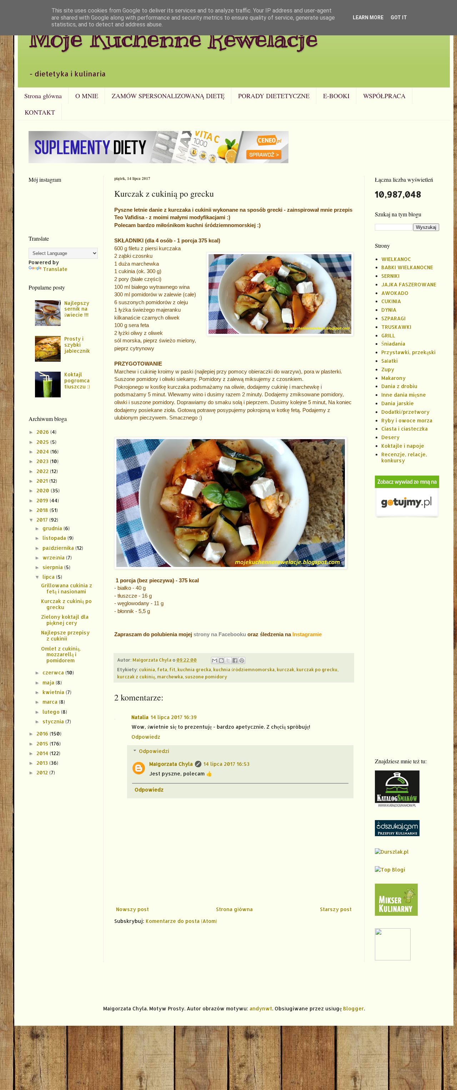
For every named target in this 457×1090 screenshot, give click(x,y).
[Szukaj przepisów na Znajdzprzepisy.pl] (390, 870)
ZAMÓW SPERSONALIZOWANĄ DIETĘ (168, 95)
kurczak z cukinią (136, 676)
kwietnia (54, 692)
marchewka (170, 676)
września (54, 557)
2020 (43, 490)
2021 (42, 481)
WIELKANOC (396, 259)
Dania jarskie (397, 403)
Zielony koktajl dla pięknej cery (65, 620)
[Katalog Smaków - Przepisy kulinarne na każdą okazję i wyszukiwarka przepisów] (397, 806)
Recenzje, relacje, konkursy (404, 457)
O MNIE (86, 95)
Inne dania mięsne (403, 395)
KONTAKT (40, 112)
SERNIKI (390, 276)
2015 (43, 743)
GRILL (388, 335)
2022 (43, 471)
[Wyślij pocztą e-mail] (214, 660)
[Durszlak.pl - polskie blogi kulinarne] (392, 852)
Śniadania (393, 344)
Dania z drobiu (399, 386)
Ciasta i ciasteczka (404, 429)
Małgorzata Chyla (171, 764)
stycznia (53, 721)
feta (162, 669)
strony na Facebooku (220, 634)
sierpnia (53, 567)
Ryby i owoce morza (406, 420)
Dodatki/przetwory (405, 412)
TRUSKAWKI (396, 327)
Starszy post (336, 909)
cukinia (147, 669)
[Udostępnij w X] (228, 660)
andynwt (261, 1008)
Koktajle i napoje (402, 446)
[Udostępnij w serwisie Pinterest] (241, 660)
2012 (42, 772)
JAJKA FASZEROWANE (408, 284)
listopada (54, 538)
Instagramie (307, 634)
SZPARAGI (393, 318)
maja (49, 682)
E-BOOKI (336, 95)
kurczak (285, 669)
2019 (43, 500)
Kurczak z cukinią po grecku (66, 604)
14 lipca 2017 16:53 (227, 764)
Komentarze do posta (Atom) (181, 921)
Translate (55, 269)
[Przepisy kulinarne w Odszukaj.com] (397, 834)
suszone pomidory (206, 676)
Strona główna (43, 95)
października (58, 548)
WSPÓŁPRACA (384, 95)
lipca (49, 577)
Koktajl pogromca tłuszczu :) (77, 380)
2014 (43, 753)
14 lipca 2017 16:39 (174, 717)
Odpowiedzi (154, 751)
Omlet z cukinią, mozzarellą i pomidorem (61, 655)
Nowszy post (132, 909)
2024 (43, 451)
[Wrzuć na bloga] (221, 660)
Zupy (387, 369)
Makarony (393, 378)
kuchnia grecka (194, 669)
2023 (43, 461)
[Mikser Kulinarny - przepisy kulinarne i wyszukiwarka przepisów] (396, 914)
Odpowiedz (145, 737)
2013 (42, 763)
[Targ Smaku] (393, 958)
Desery (390, 437)
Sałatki (389, 361)
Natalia (140, 717)
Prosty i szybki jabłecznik (77, 345)
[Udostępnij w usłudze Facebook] (234, 660)
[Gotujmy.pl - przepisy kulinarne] (407, 516)
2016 (43, 733)
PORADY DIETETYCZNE (274, 95)
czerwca (53, 672)
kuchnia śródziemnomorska (244, 669)
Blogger (353, 1008)
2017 (42, 520)
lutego (51, 712)
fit (172, 669)
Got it (399, 17)
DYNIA (388, 310)
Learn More (368, 17)
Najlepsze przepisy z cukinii (65, 635)
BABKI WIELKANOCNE (407, 267)
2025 (43, 442)
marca (50, 702)
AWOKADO (394, 293)
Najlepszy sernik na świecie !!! (76, 309)
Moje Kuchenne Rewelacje (173, 38)
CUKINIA (391, 301)
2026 (43, 432)
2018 (43, 510)
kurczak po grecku (316, 669)
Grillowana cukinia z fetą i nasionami (66, 588)
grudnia (53, 528)
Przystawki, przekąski (408, 352)
